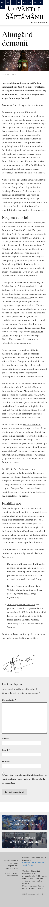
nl (2, 7)
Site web (6, 761)
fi (19, 3)
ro (41, 3)
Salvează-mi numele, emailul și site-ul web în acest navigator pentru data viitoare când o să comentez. (24, 779)
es (35, 3)
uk (30, 3)
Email (6, 750)
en (2, 3)
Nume (6, 738)
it (13, 3)
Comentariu (9, 700)
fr (8, 3)
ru (24, 3)
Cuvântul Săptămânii (24, 12)
